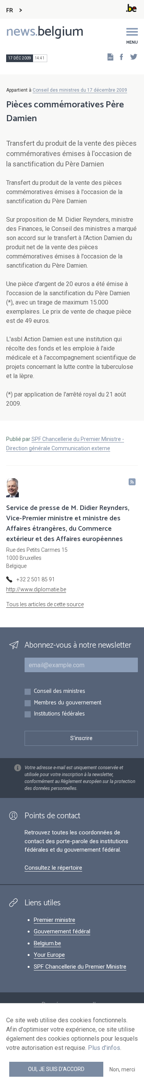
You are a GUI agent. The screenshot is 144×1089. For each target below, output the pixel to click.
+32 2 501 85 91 (36, 579)
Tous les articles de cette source (45, 604)
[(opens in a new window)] (119, 56)
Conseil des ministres (59, 691)
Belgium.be (47, 943)
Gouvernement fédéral (62, 931)
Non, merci (122, 1069)
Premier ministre (54, 919)
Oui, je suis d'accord (56, 1069)
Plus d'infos (104, 1047)
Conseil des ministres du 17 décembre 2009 (80, 90)
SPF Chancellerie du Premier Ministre (80, 966)
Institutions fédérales (59, 714)
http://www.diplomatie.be (36, 589)
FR (9, 10)
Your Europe (49, 954)
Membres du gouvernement (67, 703)
